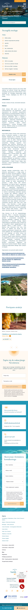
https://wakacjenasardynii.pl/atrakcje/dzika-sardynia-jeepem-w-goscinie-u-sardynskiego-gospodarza (14, 265)
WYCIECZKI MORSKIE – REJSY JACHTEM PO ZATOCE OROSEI (12, 335)
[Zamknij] (27, 571)
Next (16, 298)
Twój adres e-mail (7, 381)
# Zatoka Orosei (6, 22)
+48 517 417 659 (8, 608)
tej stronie (15, 396)
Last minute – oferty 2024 (8, 547)
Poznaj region (12, 79)
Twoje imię (6, 375)
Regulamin (4, 554)
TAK (21, 580)
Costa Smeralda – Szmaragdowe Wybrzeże (11, 526)
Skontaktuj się (22, 608)
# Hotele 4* (12, 22)
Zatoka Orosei (5, 540)
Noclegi (9, 11)
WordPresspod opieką (22, 597)
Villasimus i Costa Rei (6, 533)
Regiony (4, 516)
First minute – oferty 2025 (8, 545)
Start (5, 11)
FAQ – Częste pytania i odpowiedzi (10, 559)
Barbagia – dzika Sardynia (8, 524)
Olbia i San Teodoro (6, 531)
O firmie (4, 549)
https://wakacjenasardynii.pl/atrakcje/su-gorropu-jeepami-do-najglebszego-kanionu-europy (13, 259)
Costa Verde (4, 529)
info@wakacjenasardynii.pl (12, 423)
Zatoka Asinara (5, 536)
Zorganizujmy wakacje (7, 561)
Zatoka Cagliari (5, 538)
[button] (22, 586)
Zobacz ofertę (5, 337)
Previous (11, 298)
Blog (3, 552)
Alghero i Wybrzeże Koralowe (8, 522)
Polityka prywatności (7, 556)
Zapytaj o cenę (12, 74)
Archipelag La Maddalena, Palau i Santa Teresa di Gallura (13, 519)
